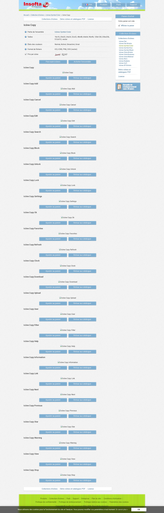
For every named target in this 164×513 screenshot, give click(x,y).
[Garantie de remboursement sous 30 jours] (127, 87)
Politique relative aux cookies (95, 502)
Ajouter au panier (53, 78)
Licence (91, 19)
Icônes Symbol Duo (125, 48)
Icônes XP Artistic (125, 65)
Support (133, 4)
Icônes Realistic (124, 61)
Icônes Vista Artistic (126, 52)
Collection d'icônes (56, 498)
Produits (103, 4)
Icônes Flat (123, 41)
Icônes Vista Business (126, 54)
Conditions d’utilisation (112, 498)
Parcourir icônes (53, 62)
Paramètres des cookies (119, 502)
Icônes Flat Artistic (125, 43)
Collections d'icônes (50, 19)
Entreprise (85, 498)
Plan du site (96, 498)
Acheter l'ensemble (82, 62)
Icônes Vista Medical (126, 57)
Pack (118, 4)
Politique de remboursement (70, 502)
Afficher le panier (127, 26)
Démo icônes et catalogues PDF (72, 19)
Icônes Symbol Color (63, 32)
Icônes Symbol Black (126, 50)
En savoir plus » (122, 509)
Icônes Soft (123, 63)
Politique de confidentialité (45, 502)
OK (139, 509)
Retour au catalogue (82, 78)
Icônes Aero (123, 59)
